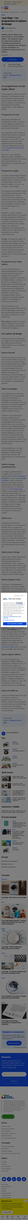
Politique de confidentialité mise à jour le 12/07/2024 (12, 617)
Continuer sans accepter (18, 595)
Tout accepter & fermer (14, 623)
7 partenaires (19, 603)
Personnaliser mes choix (8, 620)
